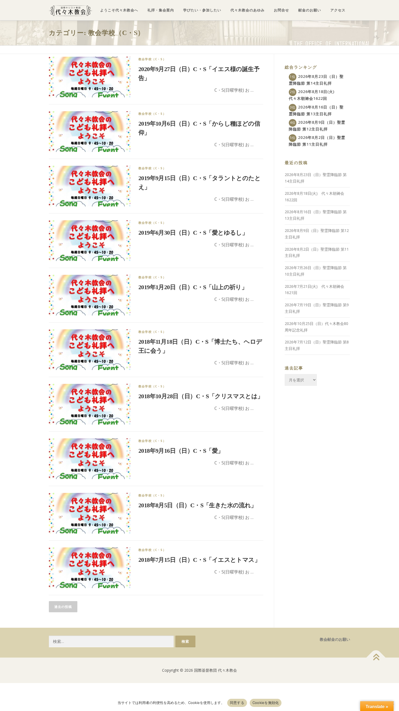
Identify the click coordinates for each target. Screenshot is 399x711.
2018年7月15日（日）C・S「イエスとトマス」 (199, 559)
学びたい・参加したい (202, 10)
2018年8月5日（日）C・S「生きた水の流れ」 (197, 505)
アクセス (338, 10)
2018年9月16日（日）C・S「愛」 (181, 450)
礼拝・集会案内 (160, 10)
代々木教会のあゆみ (247, 10)
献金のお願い (309, 10)
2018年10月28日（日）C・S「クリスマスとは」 (200, 396)
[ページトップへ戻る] (376, 657)
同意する (237, 702)
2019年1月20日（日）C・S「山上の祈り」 (192, 287)
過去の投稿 (63, 606)
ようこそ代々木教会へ (119, 10)
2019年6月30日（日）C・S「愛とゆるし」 (193, 232)
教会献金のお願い (335, 639)
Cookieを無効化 (265, 702)
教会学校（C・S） (152, 59)
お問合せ (281, 10)
